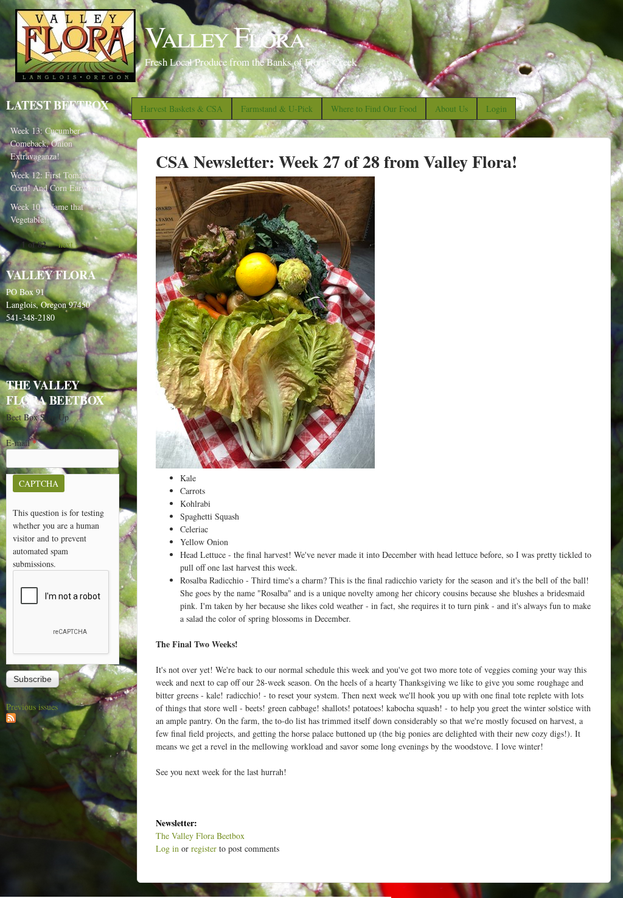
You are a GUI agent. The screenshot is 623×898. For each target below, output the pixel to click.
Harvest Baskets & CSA (182, 108)
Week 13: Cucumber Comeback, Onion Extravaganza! (45, 143)
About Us (451, 108)
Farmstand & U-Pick (277, 108)
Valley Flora (224, 36)
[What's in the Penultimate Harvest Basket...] (265, 465)
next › (68, 244)
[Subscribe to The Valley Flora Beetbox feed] (11, 719)
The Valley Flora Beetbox (200, 835)
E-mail (21, 442)
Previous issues (32, 706)
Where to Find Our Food (374, 108)
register (204, 848)
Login (496, 108)
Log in (167, 848)
